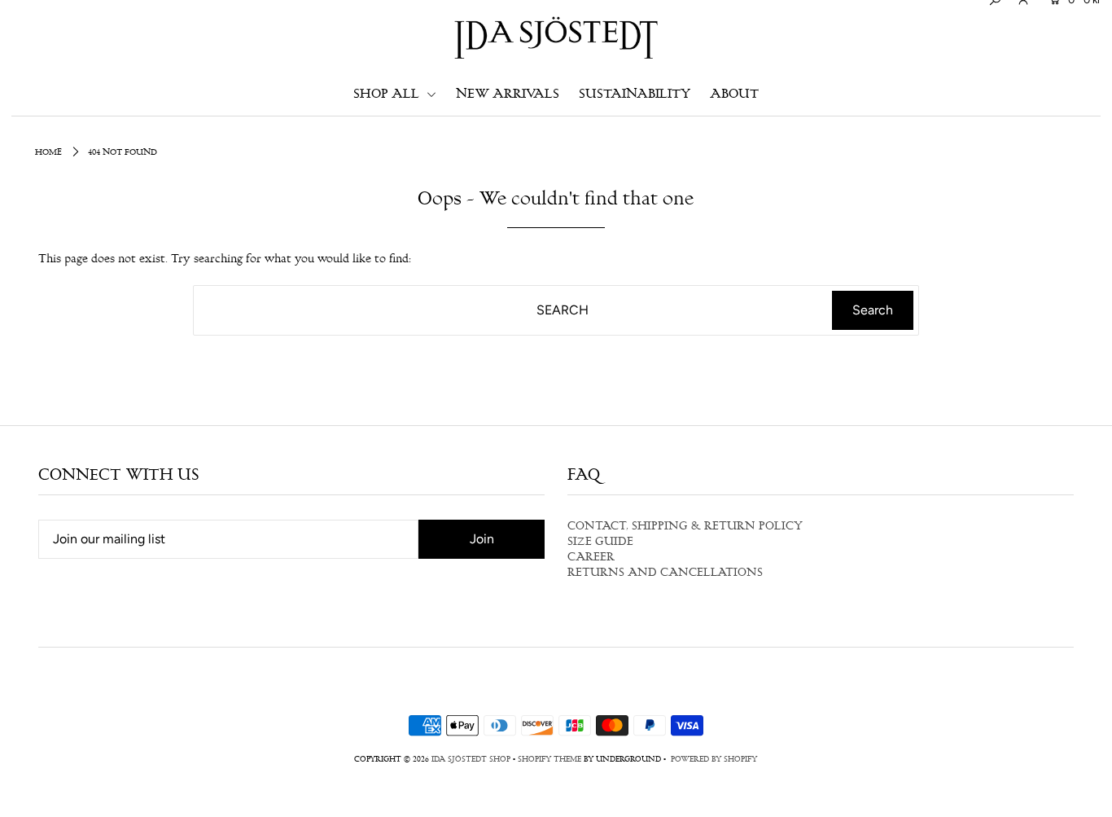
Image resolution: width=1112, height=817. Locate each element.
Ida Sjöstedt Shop (470, 760)
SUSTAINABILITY (634, 95)
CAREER (591, 558)
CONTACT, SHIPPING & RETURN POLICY (685, 527)
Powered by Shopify (714, 760)
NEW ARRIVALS (507, 95)
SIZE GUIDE (600, 542)
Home (48, 152)
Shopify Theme (549, 760)
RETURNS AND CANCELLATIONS (665, 573)
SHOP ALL (387, 95)
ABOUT (734, 95)
